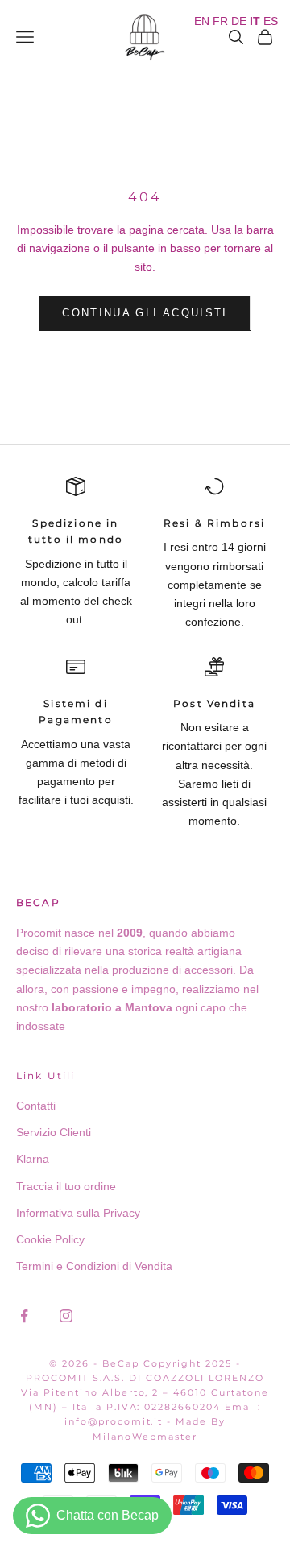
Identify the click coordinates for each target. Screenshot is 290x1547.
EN (201, 20)
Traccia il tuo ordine (66, 1186)
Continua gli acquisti (144, 313)
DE (238, 20)
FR (220, 20)
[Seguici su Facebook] (24, 1316)
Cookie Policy (50, 1239)
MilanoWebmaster (145, 1436)
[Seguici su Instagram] (66, 1316)
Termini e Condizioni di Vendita (94, 1266)
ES (270, 20)
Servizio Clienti (53, 1132)
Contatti (36, 1105)
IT (255, 20)
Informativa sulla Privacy (78, 1212)
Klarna (32, 1158)
